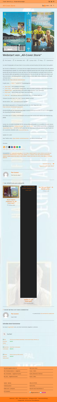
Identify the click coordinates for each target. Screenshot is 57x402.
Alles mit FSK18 (33, 383)
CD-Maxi (27, 153)
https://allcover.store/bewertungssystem (13, 107)
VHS (36, 156)
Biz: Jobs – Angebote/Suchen (11, 376)
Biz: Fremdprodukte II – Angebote (12, 371)
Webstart (50, 156)
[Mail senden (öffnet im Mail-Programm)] (53, 1)
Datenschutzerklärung (43, 398)
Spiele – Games (7, 383)
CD (24, 153)
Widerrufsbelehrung (23, 398)
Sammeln (5, 156)
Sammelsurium (10, 156)
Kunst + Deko (33, 376)
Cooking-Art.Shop (18, 126)
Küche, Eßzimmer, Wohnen (36, 373)
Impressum (12, 398)
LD (28, 154)
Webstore (5, 157)
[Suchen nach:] (53, 5)
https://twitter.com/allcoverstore (21, 138)
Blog (41, 60)
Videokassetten (7, 385)
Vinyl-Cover (7, 92)
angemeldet (11, 327)
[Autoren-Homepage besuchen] (6, 174)
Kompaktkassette (13, 154)
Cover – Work (33, 371)
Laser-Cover (8, 88)
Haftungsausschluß (33, 398)
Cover (38, 153)
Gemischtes (32, 385)
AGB (17, 398)
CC (22, 153)
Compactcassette (33, 153)
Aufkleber (19, 153)
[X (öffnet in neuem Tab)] (49, 1)
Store (21, 156)
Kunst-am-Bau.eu (23, 130)
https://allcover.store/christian (17, 80)
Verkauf (24, 156)
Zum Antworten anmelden (47, 313)
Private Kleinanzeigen (45, 154)
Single (18, 156)
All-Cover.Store (9, 5)
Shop (15, 156)
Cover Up (7, 95)
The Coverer (8, 60)
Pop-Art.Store (29, 126)
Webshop (46, 156)
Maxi (39, 154)
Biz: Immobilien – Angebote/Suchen (12, 373)
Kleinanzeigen (6, 154)
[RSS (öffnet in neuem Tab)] (51, 1)
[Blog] (34, 392)
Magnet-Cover (8, 90)
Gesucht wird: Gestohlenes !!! (36, 388)
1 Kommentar (49, 60)
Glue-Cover (7, 86)
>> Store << (13, 83)
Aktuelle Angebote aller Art (10, 368)
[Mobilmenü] (51, 5)
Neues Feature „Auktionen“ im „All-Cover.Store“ (11, 201)
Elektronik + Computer (9, 388)
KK (50, 153)
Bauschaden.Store (7, 128)
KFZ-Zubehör (7, 391)
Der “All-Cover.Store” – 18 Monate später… (46, 188)
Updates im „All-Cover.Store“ (28, 300)
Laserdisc (25, 154)
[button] (4, 147)
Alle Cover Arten (33, 368)
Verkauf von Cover (31, 156)
